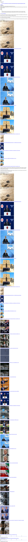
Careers (7, 538)
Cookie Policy (17, 538)
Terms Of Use (10, 538)
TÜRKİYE (1, 4)
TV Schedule (1, 538)
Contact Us (4, 538)
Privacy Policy (13, 538)
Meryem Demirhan (3, 13)
